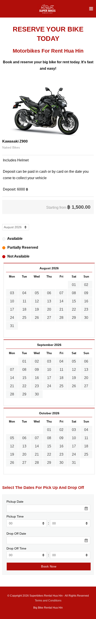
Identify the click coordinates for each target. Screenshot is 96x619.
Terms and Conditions (48, 600)
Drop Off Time (16, 548)
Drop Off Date (16, 533)
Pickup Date (14, 501)
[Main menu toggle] (91, 9)
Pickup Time (15, 516)
